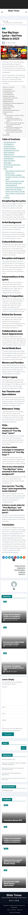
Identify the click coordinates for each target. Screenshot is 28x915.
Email (4, 713)
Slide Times (13, 10)
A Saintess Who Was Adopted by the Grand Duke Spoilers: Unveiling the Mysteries (19, 570)
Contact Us (20, 909)
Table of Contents (8, 89)
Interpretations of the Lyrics (11, 98)
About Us (13, 909)
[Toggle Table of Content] (23, 87)
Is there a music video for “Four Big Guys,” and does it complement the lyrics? (14, 132)
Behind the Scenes (8, 101)
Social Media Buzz (8, 105)
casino (6, 848)
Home (8, 909)
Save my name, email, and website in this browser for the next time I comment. (12, 729)
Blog (4, 28)
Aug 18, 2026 (14, 620)
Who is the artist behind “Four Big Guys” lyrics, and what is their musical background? (15, 124)
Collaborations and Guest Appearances (14, 103)
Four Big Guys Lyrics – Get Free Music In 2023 (12, 35)
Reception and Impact (9, 96)
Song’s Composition (8, 99)
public (5, 805)
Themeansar (14, 907)
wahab (7, 671)
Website (4, 720)
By (7, 43)
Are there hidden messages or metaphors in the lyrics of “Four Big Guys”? (14, 120)
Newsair (21, 905)
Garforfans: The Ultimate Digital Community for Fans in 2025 (13, 668)
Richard (7, 620)
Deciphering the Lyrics (9, 91)
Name (4, 707)
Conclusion (7, 135)
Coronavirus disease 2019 (8, 759)
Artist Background (8, 92)
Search (5, 743)
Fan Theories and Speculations (11, 110)
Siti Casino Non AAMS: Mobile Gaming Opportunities (13, 643)
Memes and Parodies (9, 107)
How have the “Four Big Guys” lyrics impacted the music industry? (14, 128)
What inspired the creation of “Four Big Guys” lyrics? (14, 116)
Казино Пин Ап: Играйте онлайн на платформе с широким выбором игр (12, 616)
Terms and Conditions (14, 912)
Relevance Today (8, 112)
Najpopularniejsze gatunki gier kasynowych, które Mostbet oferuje (13, 862)
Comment (5, 687)
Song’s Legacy (7, 108)
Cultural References (9, 94)
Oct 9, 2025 (14, 671)
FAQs (5, 114)
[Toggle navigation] (2, 12)
